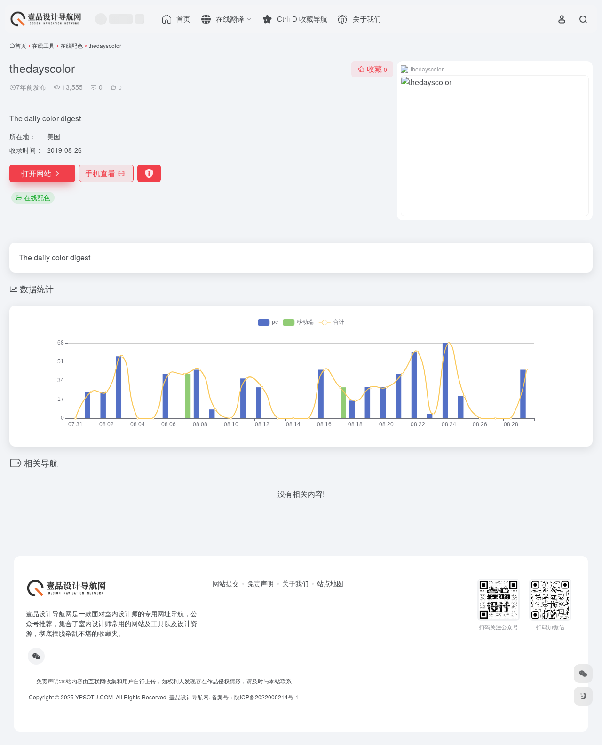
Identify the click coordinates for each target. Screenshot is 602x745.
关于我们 (295, 583)
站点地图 (330, 583)
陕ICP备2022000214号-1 (266, 697)
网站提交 (226, 583)
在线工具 (43, 45)
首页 (20, 45)
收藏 (377, 68)
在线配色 (71, 45)
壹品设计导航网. (189, 697)
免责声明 (260, 583)
